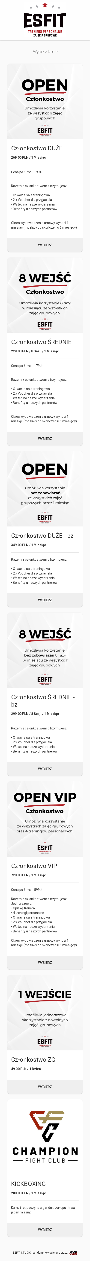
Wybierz (45, 245)
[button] (45, 158)
